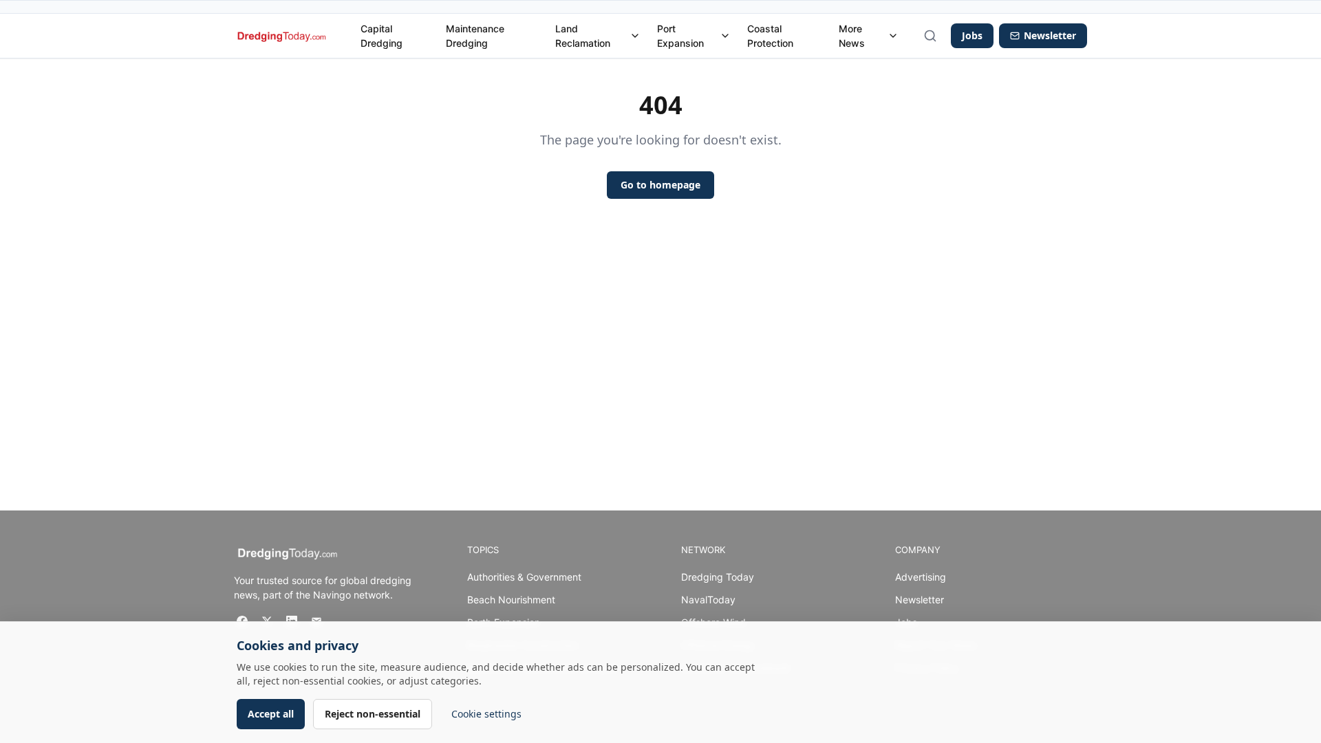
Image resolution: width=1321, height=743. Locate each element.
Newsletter (919, 599)
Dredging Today (717, 577)
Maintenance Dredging (475, 36)
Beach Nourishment (511, 599)
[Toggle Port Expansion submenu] (725, 35)
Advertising (920, 577)
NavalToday (708, 599)
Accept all (271, 713)
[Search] (930, 35)
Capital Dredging (381, 36)
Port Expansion (680, 36)
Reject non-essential (372, 713)
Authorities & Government (524, 577)
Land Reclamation (582, 36)
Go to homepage (660, 184)
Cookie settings (486, 713)
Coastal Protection (770, 36)
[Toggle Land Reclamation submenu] (635, 35)
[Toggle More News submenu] (893, 35)
